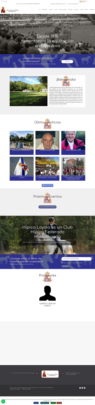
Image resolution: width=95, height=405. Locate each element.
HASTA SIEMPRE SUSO (47, 150)
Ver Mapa (67, 61)
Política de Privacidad (15, 389)
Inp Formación (49, 387)
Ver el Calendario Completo (47, 206)
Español (83, 1)
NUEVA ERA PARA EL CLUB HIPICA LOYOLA (21, 176)
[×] (3, 401)
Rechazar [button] (59, 402)
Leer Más (36, 402)
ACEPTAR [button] (53, 402)
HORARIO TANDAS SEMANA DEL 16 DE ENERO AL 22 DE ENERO (47, 176)
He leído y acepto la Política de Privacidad (72, 262)
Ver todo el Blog (48, 185)
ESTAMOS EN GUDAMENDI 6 (21, 150)
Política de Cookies (26, 389)
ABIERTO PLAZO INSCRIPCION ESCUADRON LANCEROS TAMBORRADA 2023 (73, 177)
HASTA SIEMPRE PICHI (73, 150)
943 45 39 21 (75, 3)
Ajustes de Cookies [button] (44, 402)
